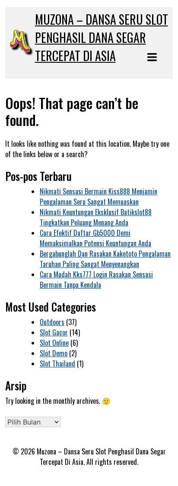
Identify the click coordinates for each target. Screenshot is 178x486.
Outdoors (52, 322)
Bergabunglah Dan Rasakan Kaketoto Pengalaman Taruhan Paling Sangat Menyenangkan (105, 258)
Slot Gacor (54, 332)
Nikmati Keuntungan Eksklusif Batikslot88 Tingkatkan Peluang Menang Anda (96, 217)
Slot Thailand (57, 363)
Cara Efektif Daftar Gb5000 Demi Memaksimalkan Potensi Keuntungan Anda (95, 238)
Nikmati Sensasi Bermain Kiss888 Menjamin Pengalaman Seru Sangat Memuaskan (98, 196)
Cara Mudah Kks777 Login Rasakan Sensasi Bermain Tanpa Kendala (96, 279)
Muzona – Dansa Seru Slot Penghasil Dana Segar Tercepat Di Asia (101, 37)
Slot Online (54, 343)
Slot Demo (53, 353)
